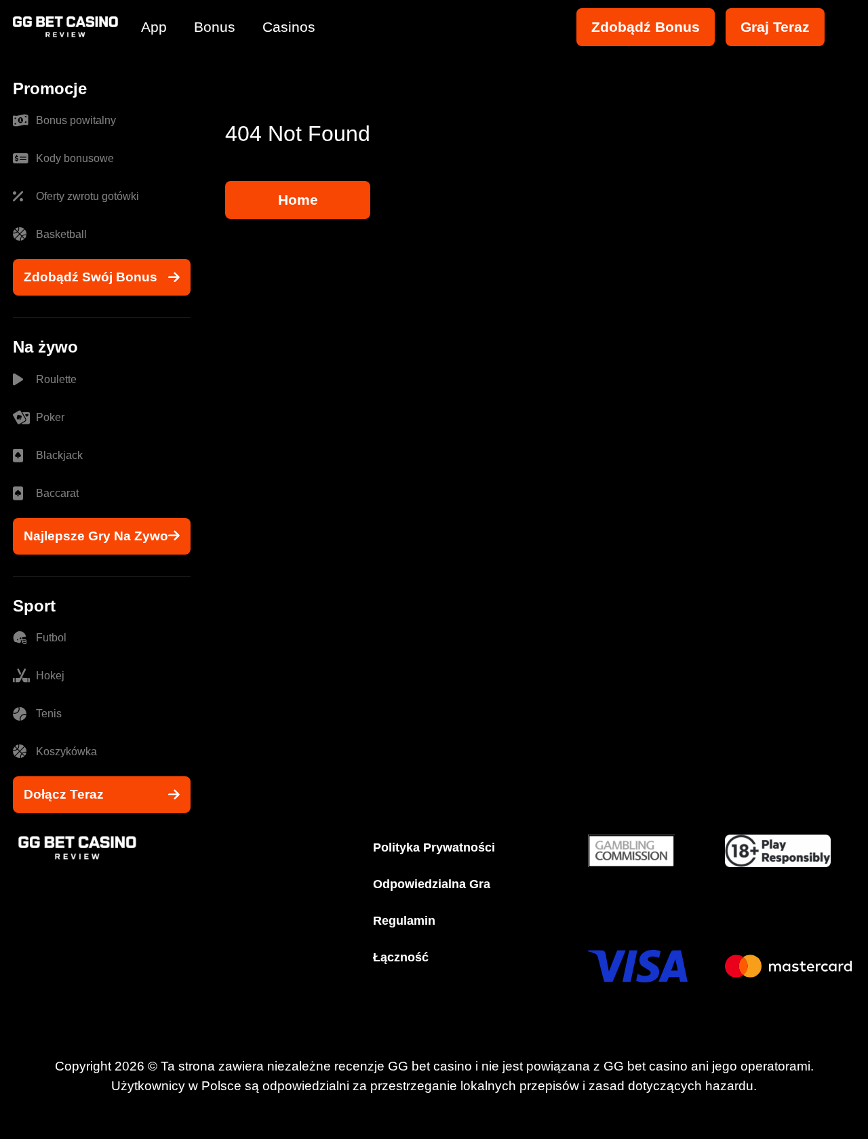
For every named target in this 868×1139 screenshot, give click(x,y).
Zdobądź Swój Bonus (90, 277)
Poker (50, 417)
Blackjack (59, 455)
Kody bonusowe (75, 158)
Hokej (50, 675)
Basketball (61, 234)
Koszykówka (66, 751)
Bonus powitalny (76, 120)
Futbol (51, 637)
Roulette (56, 379)
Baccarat (57, 493)
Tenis (49, 713)
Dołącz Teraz (64, 794)
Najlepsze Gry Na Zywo (96, 536)
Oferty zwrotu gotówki (87, 196)
